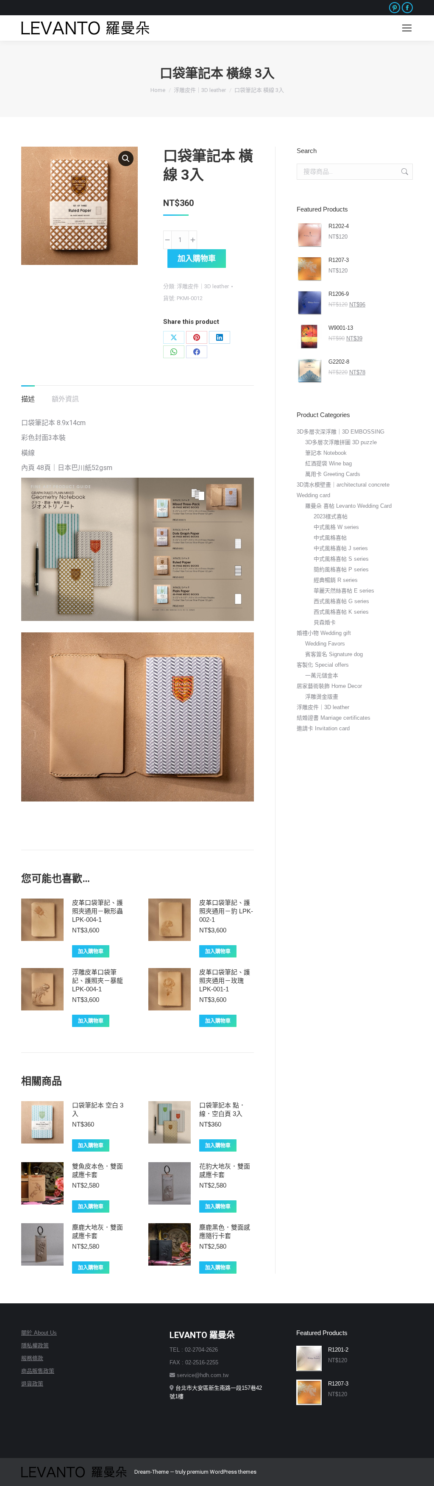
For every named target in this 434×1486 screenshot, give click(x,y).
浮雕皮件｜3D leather (203, 286)
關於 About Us (39, 1333)
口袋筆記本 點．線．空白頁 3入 (222, 1109)
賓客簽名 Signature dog (334, 654)
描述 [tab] (28, 399)
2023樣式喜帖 (331, 516)
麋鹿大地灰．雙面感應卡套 (97, 1231)
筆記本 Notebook (326, 453)
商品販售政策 (37, 1371)
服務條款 (32, 1358)
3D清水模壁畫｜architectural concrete (343, 484)
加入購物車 (197, 258)
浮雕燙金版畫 (321, 696)
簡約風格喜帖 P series (341, 569)
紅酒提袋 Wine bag (328, 463)
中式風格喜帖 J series (341, 548)
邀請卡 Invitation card (323, 728)
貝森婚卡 (325, 622)
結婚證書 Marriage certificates (333, 718)
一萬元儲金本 (321, 675)
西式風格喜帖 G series (341, 601)
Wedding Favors (325, 643)
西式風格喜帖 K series (341, 612)
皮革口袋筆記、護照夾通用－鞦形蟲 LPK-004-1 (97, 911)
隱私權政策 (35, 1345)
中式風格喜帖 (330, 537)
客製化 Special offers (323, 665)
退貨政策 (32, 1383)
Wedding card (313, 495)
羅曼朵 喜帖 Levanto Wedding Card (348, 506)
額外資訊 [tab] (65, 399)
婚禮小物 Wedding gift (324, 633)
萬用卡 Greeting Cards (332, 474)
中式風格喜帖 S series (341, 559)
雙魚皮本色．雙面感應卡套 (97, 1170)
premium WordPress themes (221, 1472)
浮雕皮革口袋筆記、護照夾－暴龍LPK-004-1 (97, 980)
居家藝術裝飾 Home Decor (329, 686)
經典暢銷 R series (336, 580)
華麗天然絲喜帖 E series (344, 590)
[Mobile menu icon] (407, 28)
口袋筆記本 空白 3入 (97, 1109)
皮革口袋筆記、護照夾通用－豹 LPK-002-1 (226, 911)
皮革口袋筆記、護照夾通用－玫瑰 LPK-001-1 (224, 980)
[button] (126, 158)
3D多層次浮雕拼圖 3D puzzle (341, 442)
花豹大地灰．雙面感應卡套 (224, 1170)
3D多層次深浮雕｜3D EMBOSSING (340, 432)
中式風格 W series (336, 527)
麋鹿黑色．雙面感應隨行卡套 (224, 1231)
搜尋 (404, 172)
